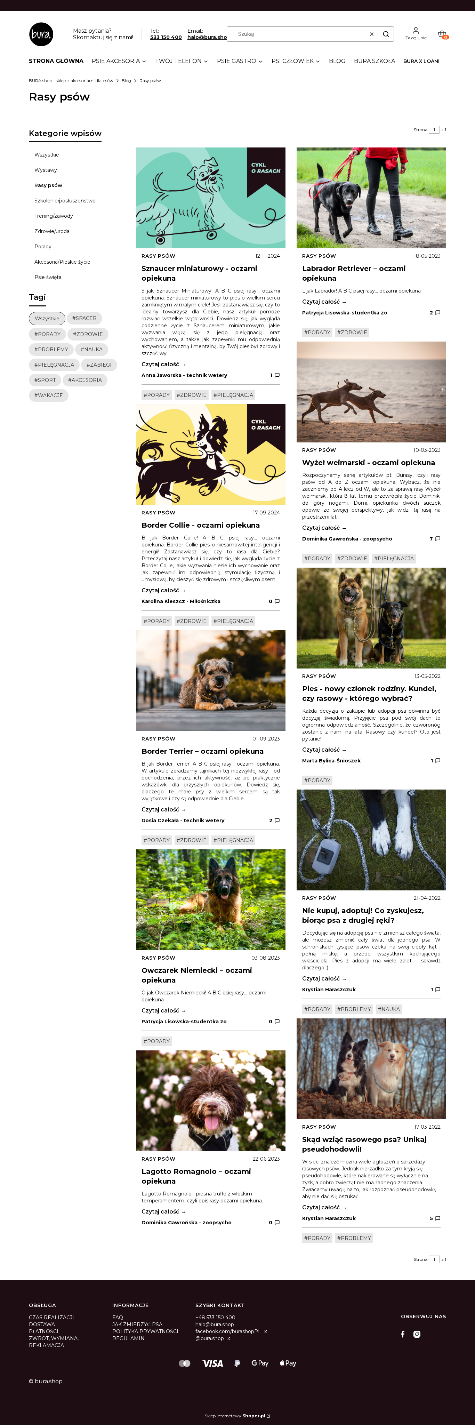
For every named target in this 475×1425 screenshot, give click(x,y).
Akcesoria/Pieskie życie (62, 262)
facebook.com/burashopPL (229, 1331)
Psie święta (48, 277)
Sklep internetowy (235, 1415)
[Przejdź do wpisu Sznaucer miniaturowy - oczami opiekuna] (210, 197)
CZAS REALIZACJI (51, 1317)
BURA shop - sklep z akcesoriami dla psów (71, 80)
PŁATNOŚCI (43, 1331)
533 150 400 (166, 37)
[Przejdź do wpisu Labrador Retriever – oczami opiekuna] (371, 197)
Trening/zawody (53, 216)
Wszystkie (46, 155)
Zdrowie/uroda (52, 231)
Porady (42, 246)
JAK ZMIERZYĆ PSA (137, 1324)
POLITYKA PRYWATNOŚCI (145, 1331)
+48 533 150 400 (215, 1317)
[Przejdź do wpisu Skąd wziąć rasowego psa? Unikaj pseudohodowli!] (371, 1068)
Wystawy (45, 170)
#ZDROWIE (192, 395)
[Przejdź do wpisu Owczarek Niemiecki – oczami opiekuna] (210, 899)
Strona (420, 129)
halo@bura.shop (209, 37)
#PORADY (157, 395)
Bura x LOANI (421, 61)
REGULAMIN (128, 1338)
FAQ (117, 1317)
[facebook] (404, 1334)
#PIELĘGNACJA (233, 395)
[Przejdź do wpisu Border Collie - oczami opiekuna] (210, 454)
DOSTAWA (42, 1324)
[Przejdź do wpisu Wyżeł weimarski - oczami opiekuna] (371, 392)
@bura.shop (210, 1338)
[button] (386, 34)
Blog (126, 80)
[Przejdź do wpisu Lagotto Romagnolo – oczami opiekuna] (210, 1100)
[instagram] (416, 1334)
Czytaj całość (160, 364)
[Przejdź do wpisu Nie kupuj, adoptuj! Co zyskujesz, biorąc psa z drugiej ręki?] (371, 840)
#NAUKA (389, 1009)
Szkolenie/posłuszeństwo (65, 201)
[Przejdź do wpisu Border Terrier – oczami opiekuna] (210, 680)
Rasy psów (48, 185)
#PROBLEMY (354, 1009)
